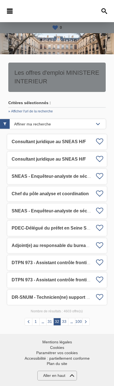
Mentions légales (57, 342)
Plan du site (57, 363)
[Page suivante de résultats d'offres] (85, 321)
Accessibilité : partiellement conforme (57, 358)
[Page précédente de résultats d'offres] (28, 321)
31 (50, 321)
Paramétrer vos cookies (57, 353)
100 (78, 321)
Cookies (57, 347)
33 (64, 321)
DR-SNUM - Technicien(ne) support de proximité (62, 297)
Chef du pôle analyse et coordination (50, 193)
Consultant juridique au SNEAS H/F (49, 141)
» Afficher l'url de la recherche (30, 111)
